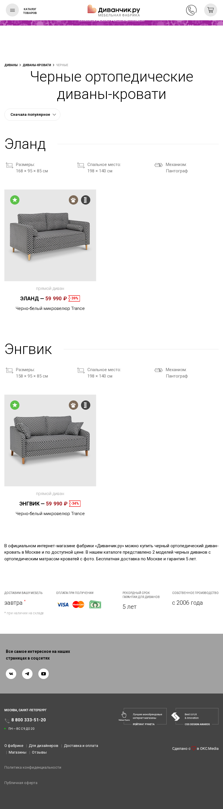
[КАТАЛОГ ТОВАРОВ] (12, 10)
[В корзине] (210, 10)
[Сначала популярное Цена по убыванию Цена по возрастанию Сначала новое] (32, 115)
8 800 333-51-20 (191, 10)
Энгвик (32, 504)
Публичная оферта (20, 783)
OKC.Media (209, 748)
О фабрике (13, 745)
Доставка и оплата (81, 745)
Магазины (17, 752)
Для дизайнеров (43, 745)
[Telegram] (27, 674)
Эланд (32, 298)
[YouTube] (43, 674)
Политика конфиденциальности (32, 767)
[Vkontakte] (11, 674)
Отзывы (39, 752)
